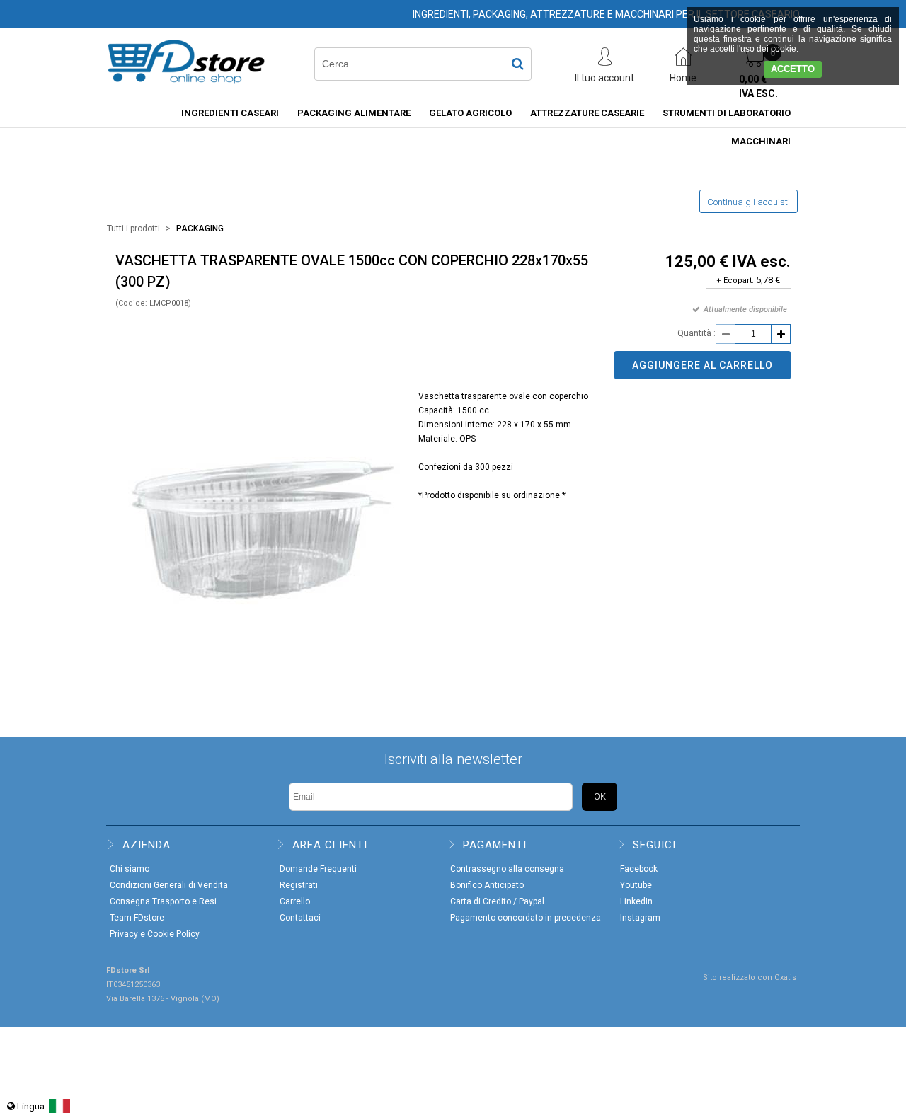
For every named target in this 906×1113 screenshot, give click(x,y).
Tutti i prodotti (133, 228)
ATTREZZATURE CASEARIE (587, 113)
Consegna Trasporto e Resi (163, 901)
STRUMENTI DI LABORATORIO (727, 113)
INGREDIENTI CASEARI (230, 113)
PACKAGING (200, 228)
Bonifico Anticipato (487, 885)
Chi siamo (129, 869)
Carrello (295, 901)
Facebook (639, 869)
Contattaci (300, 918)
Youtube (636, 885)
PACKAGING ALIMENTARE (354, 113)
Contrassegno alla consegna (507, 869)
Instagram (640, 918)
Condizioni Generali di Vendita (169, 885)
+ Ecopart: (735, 280)
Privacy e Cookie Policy (155, 934)
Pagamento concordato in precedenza (525, 918)
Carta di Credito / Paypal (497, 901)
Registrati (299, 885)
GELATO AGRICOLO (470, 113)
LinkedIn (636, 901)
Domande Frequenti (318, 869)
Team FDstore (137, 918)
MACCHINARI (761, 141)
